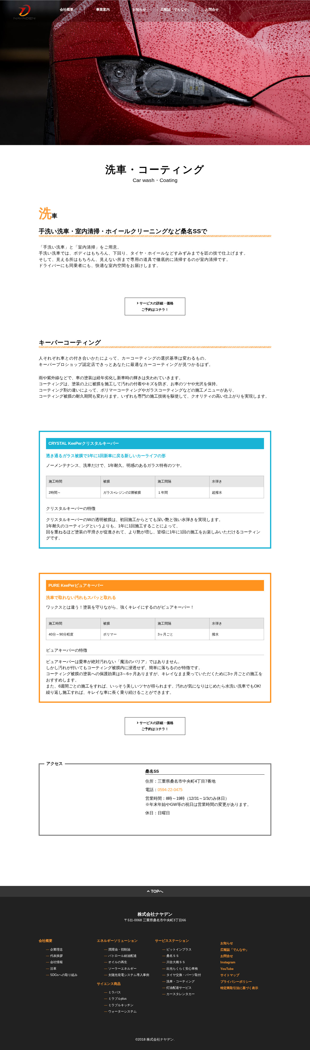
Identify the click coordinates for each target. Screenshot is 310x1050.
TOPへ (156, 891)
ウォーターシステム (122, 1011)
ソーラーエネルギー (122, 968)
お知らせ (139, 9)
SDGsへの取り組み (64, 975)
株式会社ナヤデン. (161, 1039)
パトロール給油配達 (122, 956)
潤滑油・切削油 (119, 949)
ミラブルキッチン (120, 1005)
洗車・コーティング (180, 981)
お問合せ (212, 9)
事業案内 (103, 9)
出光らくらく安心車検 (182, 968)
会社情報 (56, 962)
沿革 (53, 968)
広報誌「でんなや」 (175, 9)
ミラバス (114, 992)
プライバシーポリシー (236, 981)
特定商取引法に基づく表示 (239, 988)
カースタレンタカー (180, 994)
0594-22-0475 (170, 789)
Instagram (227, 962)
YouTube (226, 969)
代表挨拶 (56, 956)
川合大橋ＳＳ (175, 962)
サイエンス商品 (109, 984)
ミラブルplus (117, 998)
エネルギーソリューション (117, 941)
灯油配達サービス (179, 988)
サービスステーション (172, 941)
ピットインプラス (179, 949)
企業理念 (56, 949)
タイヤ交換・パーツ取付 (183, 975)
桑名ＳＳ (172, 956)
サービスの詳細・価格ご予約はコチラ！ (156, 306)
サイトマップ (229, 975)
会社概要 (66, 9)
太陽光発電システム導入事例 (128, 975)
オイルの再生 (117, 962)
